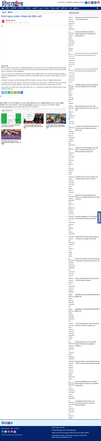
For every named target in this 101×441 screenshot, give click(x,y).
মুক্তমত (41, 8)
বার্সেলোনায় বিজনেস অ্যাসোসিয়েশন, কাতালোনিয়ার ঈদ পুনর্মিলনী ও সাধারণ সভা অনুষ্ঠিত (11, 142)
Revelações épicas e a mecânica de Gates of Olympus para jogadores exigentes (85, 344)
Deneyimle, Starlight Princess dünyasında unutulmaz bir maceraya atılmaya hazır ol (87, 260)
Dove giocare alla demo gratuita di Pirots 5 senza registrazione (87, 18)
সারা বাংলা (27, 8)
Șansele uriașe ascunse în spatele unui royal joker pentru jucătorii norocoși (86, 178)
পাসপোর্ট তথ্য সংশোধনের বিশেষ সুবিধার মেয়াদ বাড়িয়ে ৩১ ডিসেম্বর (10, 126)
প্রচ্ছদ (10, 12)
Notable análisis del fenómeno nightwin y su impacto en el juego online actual (87, 238)
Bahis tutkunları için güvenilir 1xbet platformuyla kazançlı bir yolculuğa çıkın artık (87, 108)
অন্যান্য (77, 8)
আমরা (11, 428)
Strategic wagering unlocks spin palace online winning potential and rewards (86, 86)
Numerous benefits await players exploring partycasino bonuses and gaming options (85, 34)
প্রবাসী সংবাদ (64, 8)
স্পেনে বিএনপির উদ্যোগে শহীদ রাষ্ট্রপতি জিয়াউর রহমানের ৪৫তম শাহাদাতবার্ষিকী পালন (55, 126)
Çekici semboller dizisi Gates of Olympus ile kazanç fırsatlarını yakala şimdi (87, 324)
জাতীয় (7, 8)
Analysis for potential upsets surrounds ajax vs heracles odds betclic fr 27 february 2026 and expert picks (86, 150)
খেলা (70, 8)
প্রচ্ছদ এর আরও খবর (7, 111)
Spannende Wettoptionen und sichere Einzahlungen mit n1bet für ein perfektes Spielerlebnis (87, 383)
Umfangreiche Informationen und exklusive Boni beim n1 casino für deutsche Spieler (85, 403)
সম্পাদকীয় (20, 8)
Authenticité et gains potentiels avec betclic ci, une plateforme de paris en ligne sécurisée (87, 197)
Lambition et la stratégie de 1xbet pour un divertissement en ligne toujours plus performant (87, 128)
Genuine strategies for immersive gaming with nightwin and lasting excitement (87, 217)
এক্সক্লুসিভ (34, 8)
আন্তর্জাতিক (13, 8)
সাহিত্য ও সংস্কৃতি (55, 8)
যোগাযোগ (16, 428)
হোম (5, 12)
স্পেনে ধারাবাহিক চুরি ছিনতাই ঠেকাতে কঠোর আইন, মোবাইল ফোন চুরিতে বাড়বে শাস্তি (33, 126)
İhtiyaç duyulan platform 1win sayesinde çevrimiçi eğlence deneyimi (87, 279)
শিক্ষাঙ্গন (47, 8)
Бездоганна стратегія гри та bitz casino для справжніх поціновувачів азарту (86, 54)
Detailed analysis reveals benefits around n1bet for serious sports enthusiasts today (87, 362)
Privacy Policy (5, 428)
